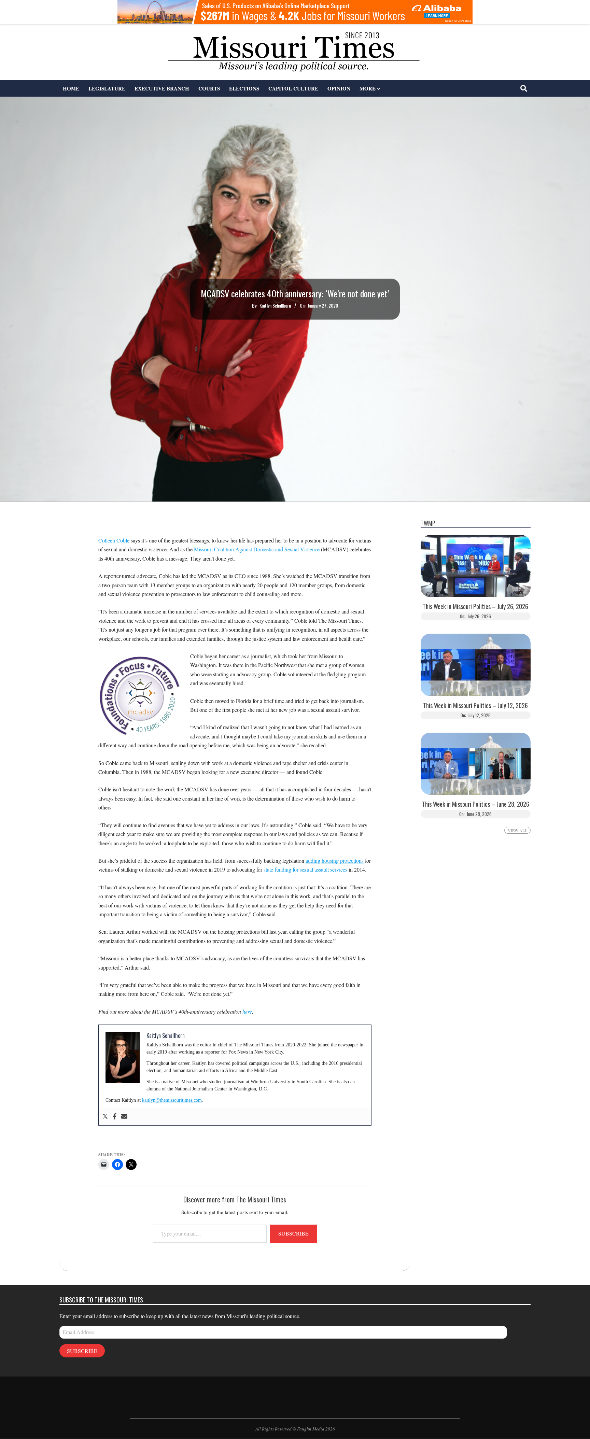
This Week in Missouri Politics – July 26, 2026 (475, 606)
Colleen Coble (113, 540)
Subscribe (293, 1233)
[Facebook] (115, 1116)
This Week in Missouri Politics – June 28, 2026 (475, 804)
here (247, 1011)
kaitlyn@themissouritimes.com (172, 1100)
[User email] (124, 1116)
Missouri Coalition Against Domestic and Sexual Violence (257, 549)
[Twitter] (105, 1116)
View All (517, 830)
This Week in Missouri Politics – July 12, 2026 (475, 705)
